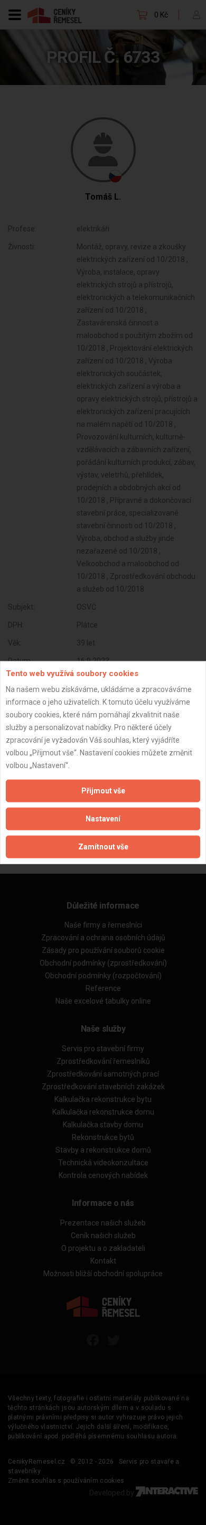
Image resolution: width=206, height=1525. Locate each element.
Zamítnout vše (103, 847)
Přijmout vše (103, 791)
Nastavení (103, 819)
